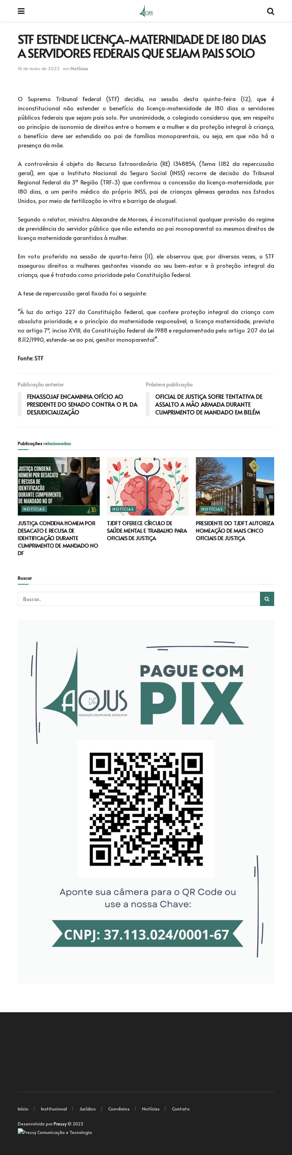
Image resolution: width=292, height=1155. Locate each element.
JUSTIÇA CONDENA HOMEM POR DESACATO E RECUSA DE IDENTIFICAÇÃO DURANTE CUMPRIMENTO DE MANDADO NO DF (58, 537)
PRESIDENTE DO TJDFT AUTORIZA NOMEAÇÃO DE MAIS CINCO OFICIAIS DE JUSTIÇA (235, 530)
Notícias (79, 68)
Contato (181, 1109)
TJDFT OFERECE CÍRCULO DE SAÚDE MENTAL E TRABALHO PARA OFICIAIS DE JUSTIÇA (147, 530)
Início (23, 1109)
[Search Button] (267, 599)
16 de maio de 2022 (39, 68)
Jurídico (87, 1109)
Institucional (54, 1109)
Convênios (119, 1109)
